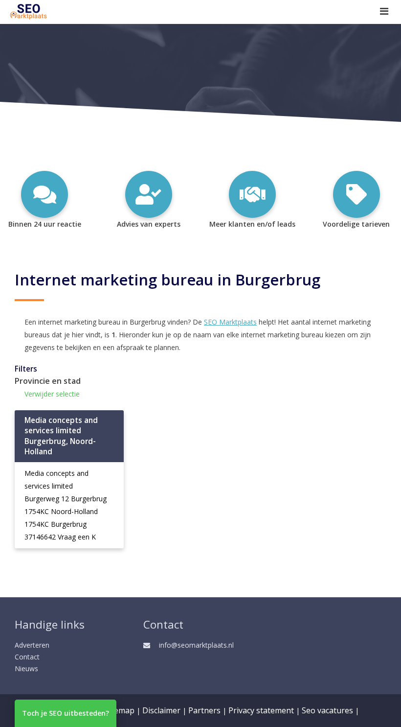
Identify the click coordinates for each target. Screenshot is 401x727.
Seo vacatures (327, 710)
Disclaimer (161, 710)
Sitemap (119, 710)
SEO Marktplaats (230, 322)
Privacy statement (261, 710)
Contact (27, 656)
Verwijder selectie (52, 394)
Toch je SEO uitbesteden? (65, 713)
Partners (204, 710)
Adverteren (32, 645)
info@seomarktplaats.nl (196, 645)
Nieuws (26, 668)
